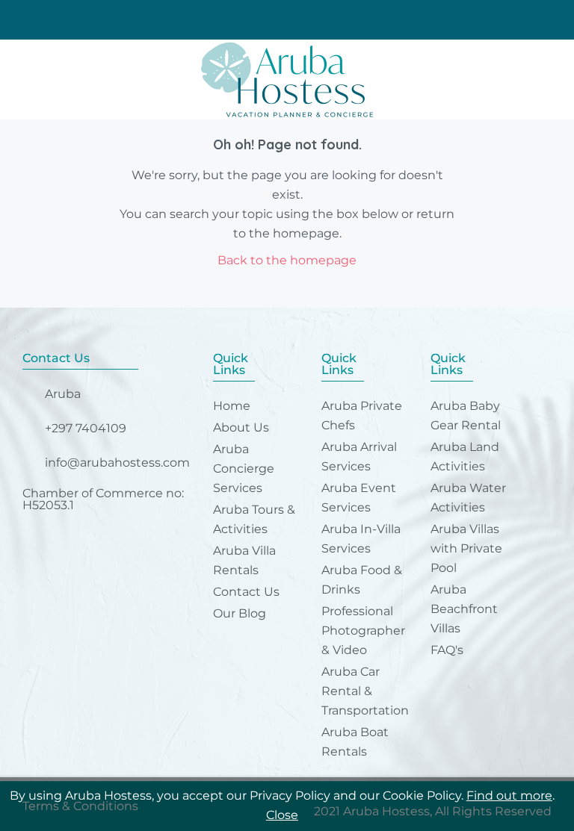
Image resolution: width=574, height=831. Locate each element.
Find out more (509, 795)
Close (282, 815)
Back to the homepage (287, 260)
